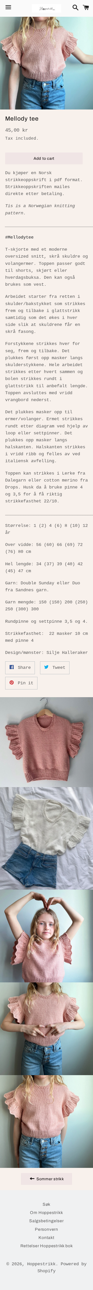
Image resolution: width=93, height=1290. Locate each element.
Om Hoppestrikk (46, 1212)
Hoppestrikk (41, 1264)
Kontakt (46, 1237)
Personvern (46, 1229)
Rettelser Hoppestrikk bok (46, 1246)
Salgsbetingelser (46, 1221)
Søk (46, 1204)
